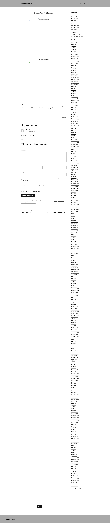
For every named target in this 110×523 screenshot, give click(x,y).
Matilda (27, 130)
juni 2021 (73, 151)
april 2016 (73, 260)
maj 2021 (73, 153)
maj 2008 (73, 427)
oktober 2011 (74, 355)
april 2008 (73, 429)
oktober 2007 (74, 440)
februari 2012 (74, 348)
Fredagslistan (74, 20)
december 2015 (75, 267)
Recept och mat (75, 31)
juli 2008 (73, 424)
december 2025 (75, 56)
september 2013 (75, 315)
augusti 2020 (74, 169)
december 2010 (75, 373)
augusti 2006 (74, 464)
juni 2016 (73, 257)
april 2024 (73, 91)
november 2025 (75, 58)
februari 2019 (74, 200)
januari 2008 (74, 434)
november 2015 (75, 269)
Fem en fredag (74, 18)
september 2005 (75, 484)
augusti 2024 (74, 84)
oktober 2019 (74, 186)
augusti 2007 (74, 443)
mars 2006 (74, 473)
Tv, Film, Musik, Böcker (77, 36)
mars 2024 (73, 93)
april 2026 (73, 49)
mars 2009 (74, 410)
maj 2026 (73, 47)
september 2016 (75, 251)
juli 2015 (73, 276)
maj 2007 (73, 449)
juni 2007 (73, 447)
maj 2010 (73, 385)
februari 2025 (74, 74)
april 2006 (73, 471)
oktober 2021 (74, 144)
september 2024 (75, 83)
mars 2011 (73, 368)
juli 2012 (73, 339)
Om (84, 3)
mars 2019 (73, 199)
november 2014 (75, 290)
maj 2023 (73, 111)
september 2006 (75, 463)
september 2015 (75, 273)
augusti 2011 (74, 359)
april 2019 (73, 197)
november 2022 (75, 121)
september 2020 (75, 167)
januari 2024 (74, 97)
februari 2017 (74, 243)
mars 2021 (73, 156)
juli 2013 (73, 318)
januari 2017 (74, 244)
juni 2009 (73, 405)
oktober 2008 (74, 419)
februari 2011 (74, 369)
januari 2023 (74, 118)
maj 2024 (73, 90)
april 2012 (73, 345)
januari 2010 (74, 392)
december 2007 (75, 436)
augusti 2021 (74, 148)
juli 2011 (73, 361)
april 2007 (73, 450)
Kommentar (24, 150)
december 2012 (75, 331)
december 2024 (75, 77)
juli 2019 (73, 192)
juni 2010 (73, 383)
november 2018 (75, 206)
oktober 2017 (74, 229)
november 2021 (75, 142)
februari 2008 (74, 433)
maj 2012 (73, 343)
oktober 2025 (74, 60)
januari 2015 (74, 287)
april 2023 (73, 112)
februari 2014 (74, 306)
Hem (81, 3)
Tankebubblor (26, 3)
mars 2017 (73, 241)
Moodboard (74, 29)
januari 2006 (74, 477)
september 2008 (75, 420)
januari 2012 (74, 350)
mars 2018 (73, 220)
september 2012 (75, 336)
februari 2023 (74, 116)
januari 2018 (74, 223)
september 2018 (75, 209)
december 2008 (75, 415)
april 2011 (73, 366)
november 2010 (75, 375)
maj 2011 (73, 364)
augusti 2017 (74, 232)
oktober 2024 (74, 81)
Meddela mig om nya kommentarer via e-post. (32, 185)
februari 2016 (74, 264)
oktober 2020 (74, 165)
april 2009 (73, 408)
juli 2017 (73, 234)
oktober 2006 (74, 461)
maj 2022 (73, 132)
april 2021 (73, 155)
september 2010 (75, 378)
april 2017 (73, 239)
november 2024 (75, 79)
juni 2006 (73, 468)
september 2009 (75, 399)
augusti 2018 (74, 211)
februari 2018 (74, 222)
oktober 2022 (74, 123)
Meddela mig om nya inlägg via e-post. (30, 191)
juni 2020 (73, 172)
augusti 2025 (74, 63)
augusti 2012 (74, 338)
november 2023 (75, 100)
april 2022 (73, 134)
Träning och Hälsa (75, 34)
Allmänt (73, 15)
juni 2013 (73, 320)
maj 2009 (73, 406)
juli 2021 (73, 149)
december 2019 (75, 183)
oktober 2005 (74, 482)
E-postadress (48, 164)
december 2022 (75, 119)
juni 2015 (73, 278)
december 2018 (75, 204)
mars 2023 (73, 114)
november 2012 (75, 332)
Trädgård (64, 117)
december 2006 (75, 457)
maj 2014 (73, 301)
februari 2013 (74, 327)
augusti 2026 (74, 42)
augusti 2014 (74, 295)
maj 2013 (73, 322)
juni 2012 (73, 341)
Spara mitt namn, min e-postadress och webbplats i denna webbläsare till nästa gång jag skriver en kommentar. (44, 179)
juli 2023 (73, 107)
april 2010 (73, 387)
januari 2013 (74, 329)
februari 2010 (74, 391)
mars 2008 (73, 431)
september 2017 (75, 230)
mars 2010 (73, 389)
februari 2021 (74, 158)
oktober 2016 (74, 250)
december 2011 (74, 352)
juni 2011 (73, 362)
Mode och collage (75, 27)
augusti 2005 (74, 486)
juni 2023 (73, 109)
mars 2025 (73, 72)
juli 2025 (73, 65)
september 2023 (75, 104)
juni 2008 (73, 426)
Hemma (73, 22)
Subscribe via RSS (76, 488)
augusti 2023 (74, 105)
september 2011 (75, 357)
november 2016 (75, 248)
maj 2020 (73, 174)
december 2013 (75, 310)
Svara (22, 139)
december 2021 (75, 141)
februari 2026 (74, 53)
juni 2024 (73, 88)
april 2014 (73, 303)
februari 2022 (74, 137)
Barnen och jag (75, 16)
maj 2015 (73, 280)
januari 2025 (74, 75)
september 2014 (75, 294)
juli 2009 (73, 403)
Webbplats (23, 172)
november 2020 (75, 163)
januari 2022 (74, 139)
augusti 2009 (74, 401)
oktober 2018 (74, 207)
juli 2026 (73, 44)
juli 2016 (73, 255)
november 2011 (74, 354)
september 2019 (75, 188)
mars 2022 (73, 135)
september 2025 (75, 61)
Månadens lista (75, 25)
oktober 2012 (74, 334)
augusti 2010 (74, 380)
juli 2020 (73, 171)
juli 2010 (73, 382)
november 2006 (75, 459)
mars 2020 (73, 178)
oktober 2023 (74, 102)
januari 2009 (74, 413)
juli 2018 (73, 213)
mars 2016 (73, 262)
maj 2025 (73, 68)
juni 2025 (73, 67)
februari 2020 (74, 179)
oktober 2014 (74, 292)
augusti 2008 (74, 422)
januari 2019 (74, 202)
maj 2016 (73, 259)
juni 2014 (73, 299)
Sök (21, 504)
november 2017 (75, 227)
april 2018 (73, 218)
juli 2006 (73, 466)
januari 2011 (74, 371)
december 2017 (75, 225)
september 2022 (75, 125)
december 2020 (75, 162)
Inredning (73, 24)
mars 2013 (73, 325)
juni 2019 (73, 193)
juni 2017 (73, 236)
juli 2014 (73, 297)
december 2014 (75, 288)
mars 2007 (73, 452)
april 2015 (73, 281)
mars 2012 (73, 347)
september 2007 (75, 442)
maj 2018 (73, 216)
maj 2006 (73, 470)
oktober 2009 (74, 398)
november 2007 (75, 438)
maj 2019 (73, 195)
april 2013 (73, 324)
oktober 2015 (74, 271)
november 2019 (75, 185)
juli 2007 (73, 445)
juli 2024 (73, 86)
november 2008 (75, 417)
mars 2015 (73, 283)
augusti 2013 (74, 317)
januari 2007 (74, 456)
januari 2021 (74, 160)
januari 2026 (74, 54)
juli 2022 (73, 128)
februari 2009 (74, 412)
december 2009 (75, 394)
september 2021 (75, 146)
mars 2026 (73, 51)
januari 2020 (74, 181)
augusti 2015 (74, 274)
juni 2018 (73, 215)
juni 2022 (73, 130)
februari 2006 (74, 475)
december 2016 (75, 246)
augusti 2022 (74, 127)
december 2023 (75, 98)
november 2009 (75, 396)
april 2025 (73, 70)
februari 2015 (74, 285)
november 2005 (75, 480)
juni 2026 (73, 46)
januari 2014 (74, 308)
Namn (22, 164)
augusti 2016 (74, 253)
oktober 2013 (74, 313)
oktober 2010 (74, 376)
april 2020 (73, 176)
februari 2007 (74, 454)
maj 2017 (73, 237)
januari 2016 (74, 266)
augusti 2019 (74, 190)
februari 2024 (74, 95)
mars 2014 (73, 304)
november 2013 (75, 311)
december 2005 (75, 478)
